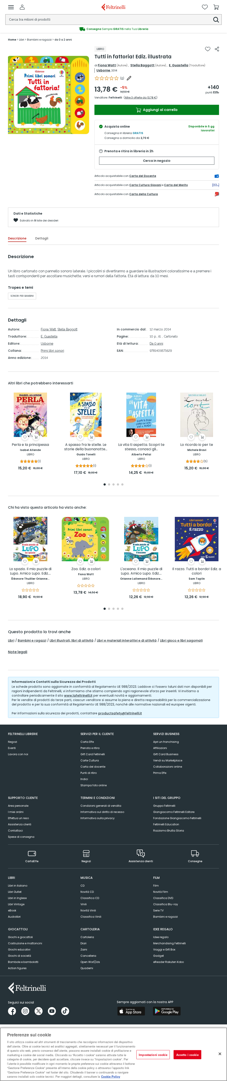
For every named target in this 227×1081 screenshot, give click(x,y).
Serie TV (158, 910)
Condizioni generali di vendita (100, 806)
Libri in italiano (17, 885)
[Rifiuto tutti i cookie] (220, 1054)
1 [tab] (104, 485)
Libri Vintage (16, 904)
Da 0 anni (156, 343)
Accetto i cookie (187, 1054)
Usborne (103, 70)
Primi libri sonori (52, 350)
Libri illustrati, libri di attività (71, 640)
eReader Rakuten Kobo (168, 962)
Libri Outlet (15, 892)
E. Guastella (178, 65)
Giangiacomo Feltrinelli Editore (173, 812)
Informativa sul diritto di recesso (102, 812)
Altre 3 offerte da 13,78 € (140, 97)
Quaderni (86, 968)
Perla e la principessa (30, 445)
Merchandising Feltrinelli (169, 943)
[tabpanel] (30, 432)
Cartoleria (87, 937)
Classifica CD (89, 898)
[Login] (22, 7)
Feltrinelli (115, 97)
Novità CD (87, 892)
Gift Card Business (165, 754)
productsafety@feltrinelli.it (120, 713)
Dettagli (41, 238)
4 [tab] (118, 485)
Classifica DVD (163, 898)
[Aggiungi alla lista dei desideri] (207, 49)
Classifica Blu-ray (165, 904)
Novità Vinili (88, 910)
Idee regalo (160, 937)
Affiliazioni (160, 748)
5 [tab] (122, 485)
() (122, 78)
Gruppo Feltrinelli (164, 806)
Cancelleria (88, 956)
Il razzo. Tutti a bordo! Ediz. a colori (196, 571)
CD (82, 885)
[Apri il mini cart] (216, 7)
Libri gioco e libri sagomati (181, 640)
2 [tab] (109, 485)
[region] (113, 1054)
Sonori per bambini (22, 296)
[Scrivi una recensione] (129, 78)
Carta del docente (92, 767)
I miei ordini (15, 812)
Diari (83, 943)
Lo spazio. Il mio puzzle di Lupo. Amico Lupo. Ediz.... (30, 571)
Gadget (158, 956)
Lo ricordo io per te (196, 445)
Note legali (17, 652)
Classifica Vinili (90, 917)
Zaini (83, 949)
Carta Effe (87, 742)
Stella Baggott (142, 65)
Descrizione (17, 238)
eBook (12, 910)
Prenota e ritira (90, 748)
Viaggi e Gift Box (164, 949)
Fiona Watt (107, 65)
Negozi (12, 742)
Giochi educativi (19, 949)
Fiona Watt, (49, 329)
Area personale (18, 806)
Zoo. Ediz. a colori (85, 569)
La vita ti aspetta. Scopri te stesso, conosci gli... (141, 447)
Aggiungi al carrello (160, 109)
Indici (84, 779)
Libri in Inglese (17, 898)
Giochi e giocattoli (20, 937)
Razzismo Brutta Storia (168, 830)
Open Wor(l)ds (90, 962)
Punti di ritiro (88, 773)
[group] (113, 29)
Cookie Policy (110, 1076)
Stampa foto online (93, 785)
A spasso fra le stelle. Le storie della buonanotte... (85, 447)
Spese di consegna (21, 837)
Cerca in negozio (156, 160)
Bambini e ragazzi (32, 640)
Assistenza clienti (19, 824)
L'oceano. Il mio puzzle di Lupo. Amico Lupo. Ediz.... (141, 571)
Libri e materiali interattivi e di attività (127, 640)
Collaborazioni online (167, 767)
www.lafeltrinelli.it (78, 695)
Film (156, 885)
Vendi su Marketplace (167, 760)
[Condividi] (217, 49)
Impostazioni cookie (153, 1054)
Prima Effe (159, 773)
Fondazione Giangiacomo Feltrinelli (177, 818)
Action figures (17, 968)
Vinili (83, 904)
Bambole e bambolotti (23, 962)
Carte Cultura (89, 760)
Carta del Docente (142, 176)
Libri (11, 640)
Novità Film (160, 892)
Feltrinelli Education (166, 824)
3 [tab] (113, 485)
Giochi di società (19, 956)
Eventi (12, 748)
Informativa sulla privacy (97, 818)
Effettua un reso (18, 818)
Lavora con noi (18, 754)
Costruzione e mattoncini (25, 943)
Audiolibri (14, 917)
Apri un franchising (166, 742)
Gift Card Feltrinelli (92, 754)
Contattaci (15, 830)
